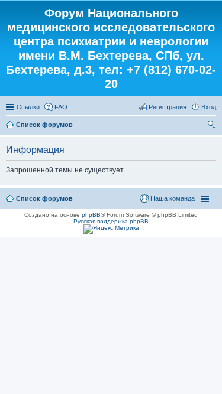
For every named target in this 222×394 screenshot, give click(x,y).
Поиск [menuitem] (212, 126)
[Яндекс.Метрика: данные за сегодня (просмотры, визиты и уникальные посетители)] (111, 229)
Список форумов (44, 124)
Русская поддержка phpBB (111, 221)
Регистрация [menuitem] (167, 106)
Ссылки (28, 106)
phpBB (91, 214)
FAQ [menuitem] (60, 106)
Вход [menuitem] (208, 106)
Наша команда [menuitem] (172, 198)
